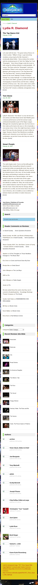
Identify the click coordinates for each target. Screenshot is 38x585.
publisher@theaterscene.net (12, 204)
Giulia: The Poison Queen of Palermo (20, 424)
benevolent (13, 339)
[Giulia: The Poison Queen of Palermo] (6, 427)
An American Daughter (16, 370)
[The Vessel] (6, 396)
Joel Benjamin (15, 456)
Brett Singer (14, 535)
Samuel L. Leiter (15, 544)
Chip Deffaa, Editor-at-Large (19, 500)
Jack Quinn (14, 517)
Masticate (12, 347)
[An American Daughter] (6, 373)
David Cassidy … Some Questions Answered (18, 230)
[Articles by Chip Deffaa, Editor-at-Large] (6, 504)
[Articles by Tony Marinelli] (6, 469)
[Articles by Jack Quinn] (6, 521)
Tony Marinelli (14, 465)
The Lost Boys (17, 270)
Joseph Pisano (15, 491)
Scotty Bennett (15, 483)
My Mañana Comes (17, 315)
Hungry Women (14, 401)
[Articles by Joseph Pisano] (6, 495)
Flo (9, 275)
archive (12, 439)
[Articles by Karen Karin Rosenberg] (6, 556)
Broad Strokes (14, 362)
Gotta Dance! (16, 265)
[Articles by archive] (6, 443)
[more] (5, 90)
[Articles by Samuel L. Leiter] (6, 547)
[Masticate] (6, 350)
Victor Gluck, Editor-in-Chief (19, 448)
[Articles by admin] (6, 478)
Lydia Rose (13, 526)
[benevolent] (6, 342)
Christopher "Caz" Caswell (19, 509)
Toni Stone (7, 96)
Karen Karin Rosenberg (18, 552)
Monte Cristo (13, 306)
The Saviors (13, 416)
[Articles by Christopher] (6, 512)
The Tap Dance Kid (11, 33)
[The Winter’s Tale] (6, 381)
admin (12, 474)
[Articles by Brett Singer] (6, 539)
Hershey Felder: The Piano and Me (19, 408)
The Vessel (13, 393)
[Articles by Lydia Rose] (6, 530)
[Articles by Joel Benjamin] (6, 460)
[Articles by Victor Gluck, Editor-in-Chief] (6, 451)
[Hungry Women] (6, 404)
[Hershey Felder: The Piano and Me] (6, 411)
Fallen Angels (17, 280)
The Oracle (19, 294)
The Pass (12, 385)
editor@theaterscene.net (10, 208)
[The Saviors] (6, 419)
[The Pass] (6, 388)
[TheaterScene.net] (19, 8)
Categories (6, 329)
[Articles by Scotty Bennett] (6, 486)
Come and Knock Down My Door (20, 260)
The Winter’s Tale (14, 378)
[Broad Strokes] (6, 365)
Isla (12, 19)
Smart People (9, 144)
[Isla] (6, 358)
